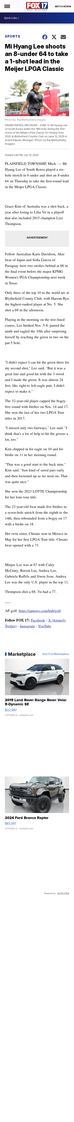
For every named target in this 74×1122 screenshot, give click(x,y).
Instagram (27, 625)
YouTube (44, 625)
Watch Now (62, 6)
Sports (12, 36)
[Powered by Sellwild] (63, 893)
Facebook (38, 620)
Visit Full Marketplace (55, 654)
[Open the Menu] (7, 6)
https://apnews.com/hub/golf (40, 610)
